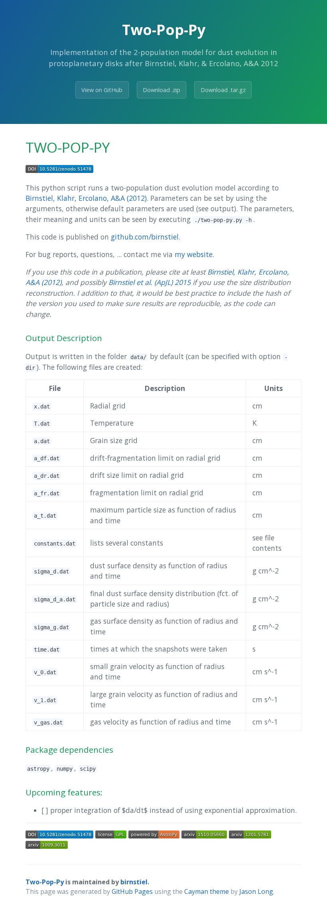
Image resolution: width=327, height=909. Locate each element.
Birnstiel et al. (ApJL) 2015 (149, 282)
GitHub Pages (132, 891)
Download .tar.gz (223, 90)
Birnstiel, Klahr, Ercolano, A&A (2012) (86, 198)
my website (194, 254)
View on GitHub (101, 90)
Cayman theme (206, 891)
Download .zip (161, 90)
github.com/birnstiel (145, 236)
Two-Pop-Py (45, 882)
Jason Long (256, 891)
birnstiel (134, 882)
